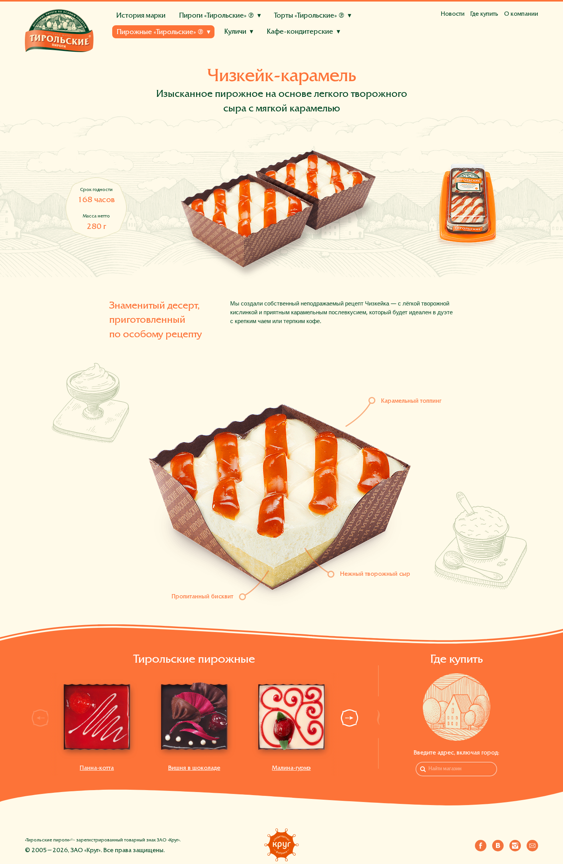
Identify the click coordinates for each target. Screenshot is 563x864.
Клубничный (287, 43)
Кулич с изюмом (140, 50)
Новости (453, 14)
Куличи (235, 32)
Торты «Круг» (131, 54)
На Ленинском (138, 60)
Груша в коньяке (186, 53)
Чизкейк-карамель (323, 60)
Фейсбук (480, 844)
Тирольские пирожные (143, 51)
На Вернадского (352, 50)
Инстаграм (515, 844)
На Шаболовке (246, 50)
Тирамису (257, 43)
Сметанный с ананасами (247, 53)
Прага (216, 63)
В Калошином (200, 50)
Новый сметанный (143, 63)
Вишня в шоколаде (265, 60)
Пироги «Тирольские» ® (216, 16)
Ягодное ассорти (141, 60)
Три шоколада (295, 43)
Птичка (287, 63)
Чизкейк (360, 43)
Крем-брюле (136, 43)
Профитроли (220, 43)
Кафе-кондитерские (300, 32)
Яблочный (188, 63)
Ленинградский (251, 63)
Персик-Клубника (191, 43)
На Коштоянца (183, 60)
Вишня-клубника (195, 63)
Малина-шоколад (142, 63)
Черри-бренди (243, 43)
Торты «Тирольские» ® (309, 16)
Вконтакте (498, 844)
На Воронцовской (298, 50)
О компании (521, 14)
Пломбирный (177, 43)
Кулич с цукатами (191, 50)
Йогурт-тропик (138, 53)
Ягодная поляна (139, 43)
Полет (311, 63)
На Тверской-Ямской (147, 50)
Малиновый (325, 43)
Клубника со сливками (202, 60)
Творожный (303, 53)
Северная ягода (246, 63)
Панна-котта (97, 768)
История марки (140, 16)
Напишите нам (532, 844)
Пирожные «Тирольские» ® (159, 32)
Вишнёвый (340, 53)
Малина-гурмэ (291, 768)
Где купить (484, 14)
